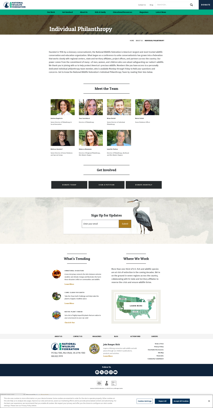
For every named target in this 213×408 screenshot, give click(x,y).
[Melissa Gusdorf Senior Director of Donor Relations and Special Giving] (63, 129)
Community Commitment (156, 359)
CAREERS (154, 336)
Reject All (162, 401)
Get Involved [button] (67, 12)
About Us (139, 41)
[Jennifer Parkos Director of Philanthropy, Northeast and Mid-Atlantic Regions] (119, 129)
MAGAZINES (97, 336)
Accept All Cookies (181, 401)
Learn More (69, 284)
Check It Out (70, 322)
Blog (151, 5)
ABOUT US (58, 336)
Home (132, 41)
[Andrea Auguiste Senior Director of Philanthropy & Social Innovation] (63, 98)
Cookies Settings (144, 401)
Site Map (161, 353)
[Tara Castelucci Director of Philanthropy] (91, 98)
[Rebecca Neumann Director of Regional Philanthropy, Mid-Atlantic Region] (91, 129)
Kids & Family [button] (100, 12)
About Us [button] (84, 12)
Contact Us (142, 5)
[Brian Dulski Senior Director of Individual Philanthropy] (119, 98)
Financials (160, 356)
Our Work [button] (51, 12)
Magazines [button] (144, 12)
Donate (206, 5)
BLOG (116, 336)
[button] (125, 224)
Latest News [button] (161, 12)
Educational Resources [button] (122, 12)
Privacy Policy (159, 347)
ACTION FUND (135, 336)
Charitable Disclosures (156, 350)
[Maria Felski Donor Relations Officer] (147, 98)
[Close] (209, 401)
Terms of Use (159, 344)
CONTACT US (77, 336)
